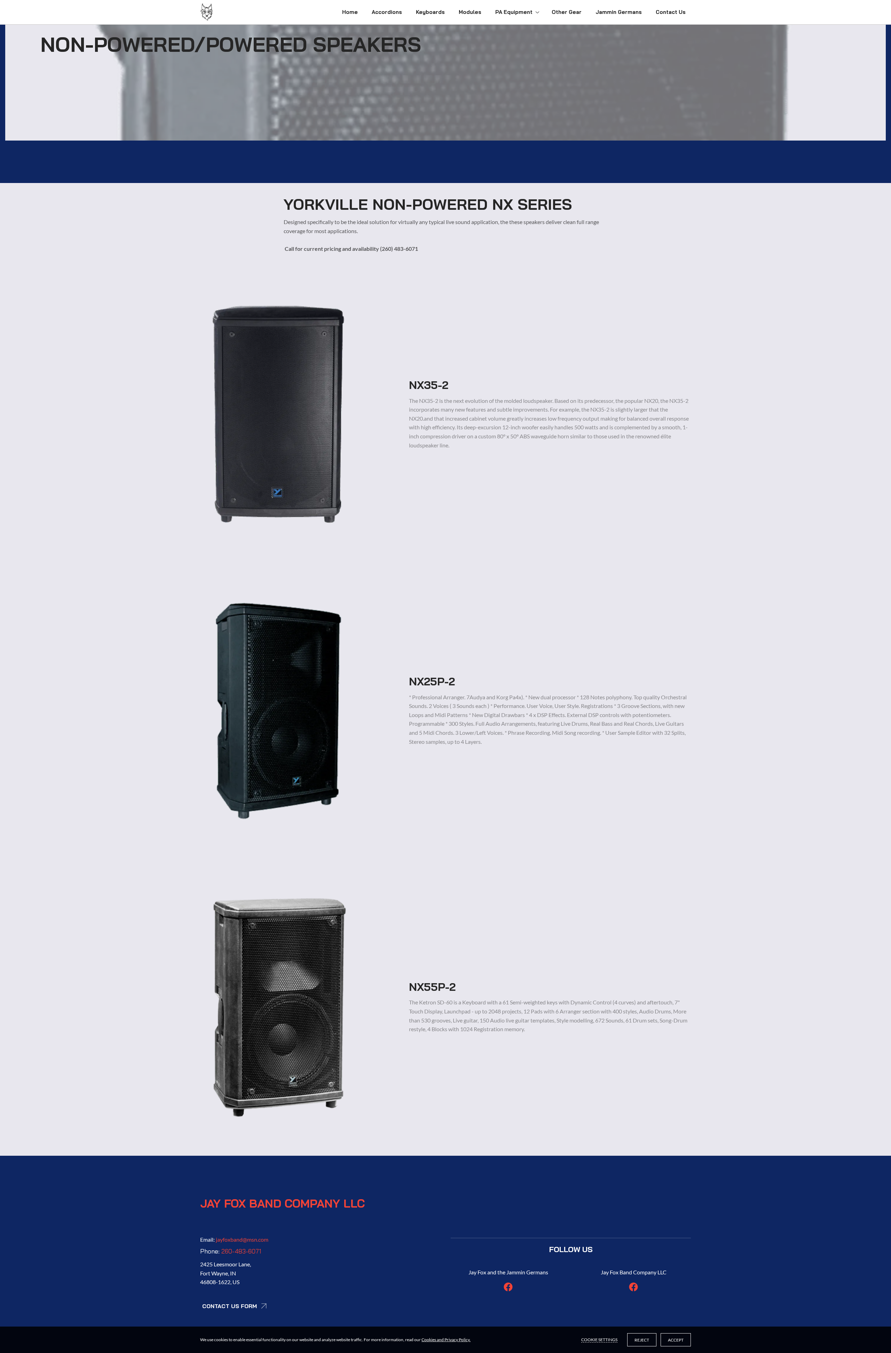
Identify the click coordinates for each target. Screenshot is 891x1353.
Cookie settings (599, 1339)
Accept (676, 1340)
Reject (641, 1340)
